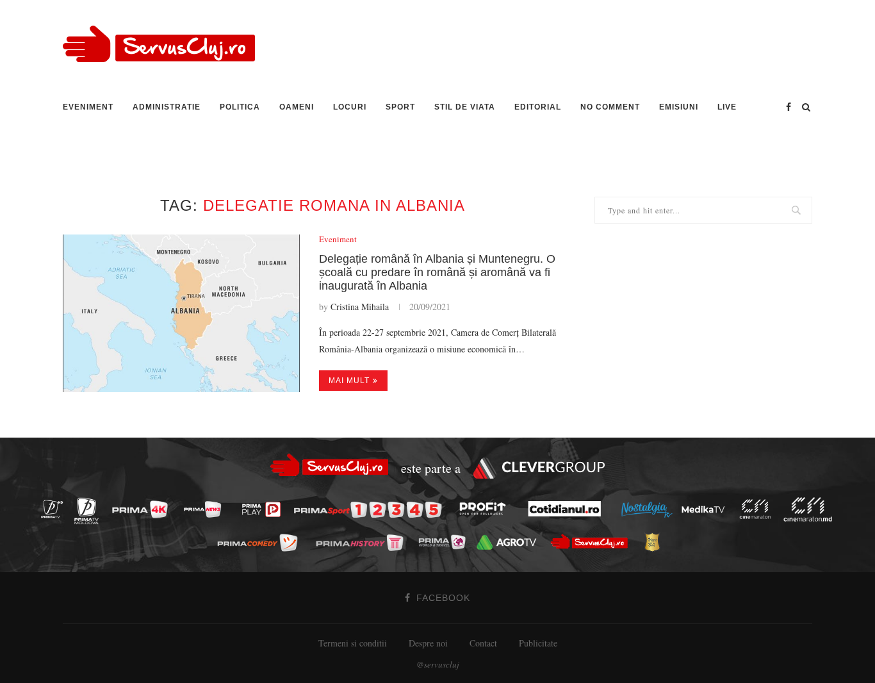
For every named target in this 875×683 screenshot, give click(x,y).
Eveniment (88, 107)
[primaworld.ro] (445, 541)
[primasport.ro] (371, 510)
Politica (240, 107)
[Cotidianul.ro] (568, 508)
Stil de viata (464, 107)
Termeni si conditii (352, 643)
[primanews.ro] (206, 509)
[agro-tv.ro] (510, 542)
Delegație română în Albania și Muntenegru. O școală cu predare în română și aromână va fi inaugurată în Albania (437, 272)
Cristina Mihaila (360, 306)
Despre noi (428, 643)
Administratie (166, 107)
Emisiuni (678, 107)
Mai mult (349, 380)
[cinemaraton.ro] (758, 509)
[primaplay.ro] (264, 510)
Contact (483, 643)
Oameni (296, 107)
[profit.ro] (486, 509)
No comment (610, 107)
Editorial (537, 107)
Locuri (349, 107)
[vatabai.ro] (656, 542)
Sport (400, 107)
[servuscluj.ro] (592, 541)
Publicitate (538, 643)
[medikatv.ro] (706, 509)
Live (727, 107)
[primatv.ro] (56, 509)
